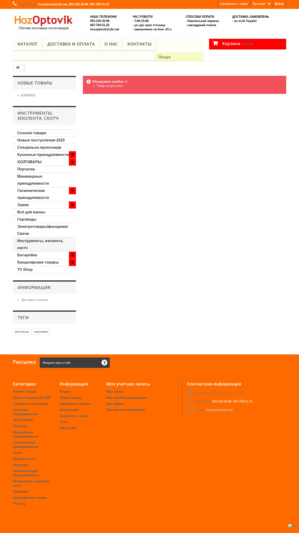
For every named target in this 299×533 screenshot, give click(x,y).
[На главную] (17, 68)
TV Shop (25, 270)
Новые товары (71, 397)
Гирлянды (26, 219)
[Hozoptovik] (49, 21)
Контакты (139, 44)
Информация (34, 287)
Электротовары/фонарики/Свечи (42, 230)
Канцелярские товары (38, 262)
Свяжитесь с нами (234, 4)
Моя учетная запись (128, 384)
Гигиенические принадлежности (33, 194)
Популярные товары (75, 403)
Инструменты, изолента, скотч (40, 244)
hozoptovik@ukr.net (219, 410)
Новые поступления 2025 (41, 140)
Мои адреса (115, 403)
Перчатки (26, 169)
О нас (111, 44)
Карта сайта (68, 428)
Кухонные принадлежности (43, 155)
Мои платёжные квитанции (126, 397)
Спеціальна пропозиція (39, 147)
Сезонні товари (31, 133)
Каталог (28, 44)
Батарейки (27, 255)
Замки (23, 205)
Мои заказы (115, 391)
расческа (22, 331)
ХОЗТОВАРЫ (29, 162)
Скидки (65, 391)
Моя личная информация (125, 409)
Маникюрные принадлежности (33, 179)
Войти (279, 4)
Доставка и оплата (71, 44)
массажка (41, 331)
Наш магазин (69, 409)
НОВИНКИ (28, 95)
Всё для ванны (31, 212)
